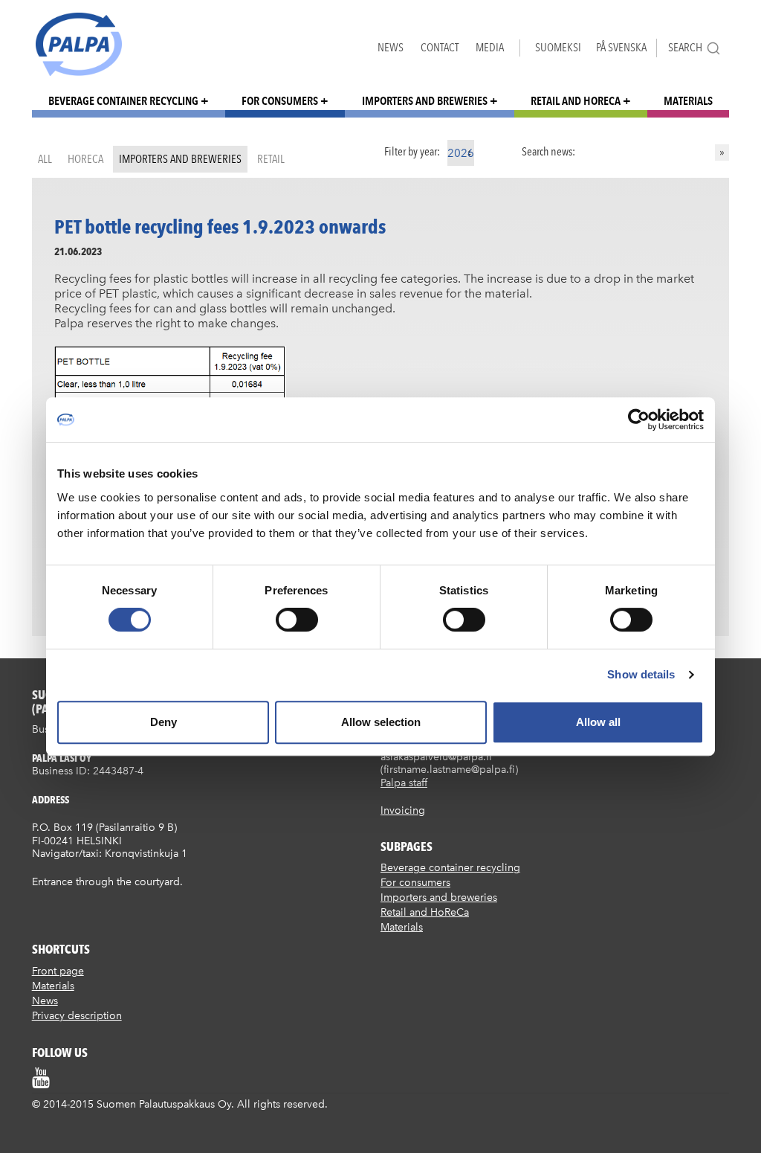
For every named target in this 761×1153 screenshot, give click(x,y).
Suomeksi (558, 47)
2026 (460, 153)
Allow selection (381, 722)
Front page (58, 971)
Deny (163, 722)
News (391, 47)
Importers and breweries (425, 101)
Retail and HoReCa (576, 101)
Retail (271, 159)
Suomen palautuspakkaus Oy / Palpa (79, 44)
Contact (440, 47)
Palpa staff (403, 783)
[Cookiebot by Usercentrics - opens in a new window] (639, 419)
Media (490, 47)
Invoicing (402, 810)
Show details (641, 674)
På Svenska (621, 47)
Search (685, 47)
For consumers (280, 101)
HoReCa (85, 159)
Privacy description (77, 1015)
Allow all (598, 722)
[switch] (297, 620)
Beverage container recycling (123, 101)
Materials (688, 101)
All (45, 159)
